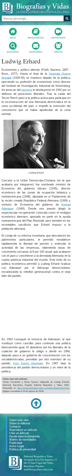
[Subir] (36, 408)
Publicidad (15, 442)
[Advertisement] (36, 307)
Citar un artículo (19, 433)
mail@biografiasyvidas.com (38, 469)
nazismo (26, 89)
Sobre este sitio (19, 420)
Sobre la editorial (19, 423)
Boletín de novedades (22, 439)
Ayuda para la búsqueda (24, 436)
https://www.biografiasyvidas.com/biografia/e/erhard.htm (43, 388)
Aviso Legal (16, 446)
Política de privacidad (22, 449)
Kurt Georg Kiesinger (28, 363)
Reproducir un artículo (23, 429)
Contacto (15, 426)
